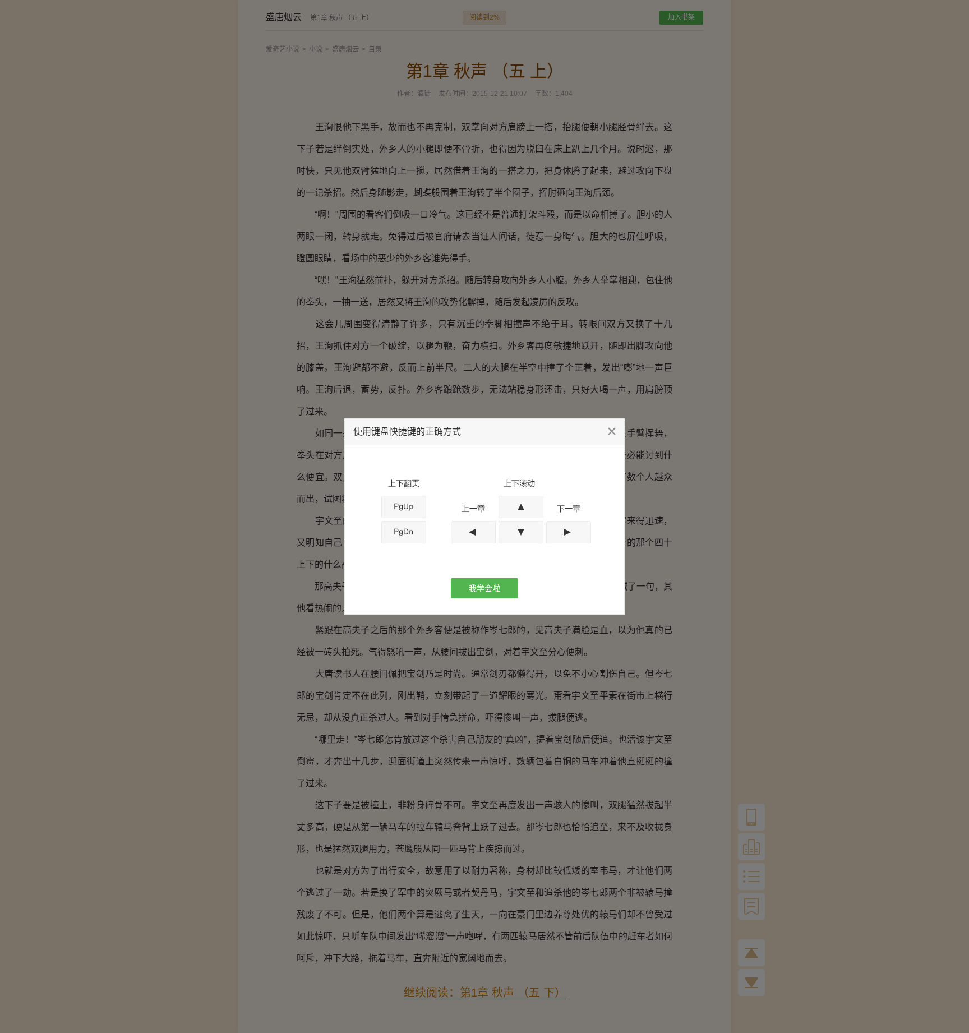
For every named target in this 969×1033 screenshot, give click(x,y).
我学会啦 (484, 588)
